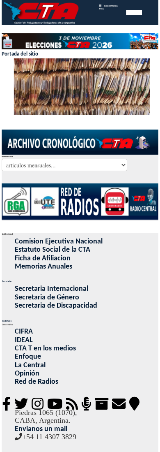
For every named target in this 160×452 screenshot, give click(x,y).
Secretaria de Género (47, 297)
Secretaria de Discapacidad (56, 305)
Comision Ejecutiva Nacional (59, 241)
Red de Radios (36, 381)
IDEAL (24, 340)
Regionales (6, 321)
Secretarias (6, 281)
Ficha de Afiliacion (43, 258)
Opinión (27, 373)
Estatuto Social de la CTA (52, 249)
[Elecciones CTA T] (80, 41)
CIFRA (24, 331)
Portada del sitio (20, 54)
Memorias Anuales (43, 266)
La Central (30, 365)
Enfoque (28, 356)
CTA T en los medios (45, 348)
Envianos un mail (41, 429)
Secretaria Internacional (51, 288)
